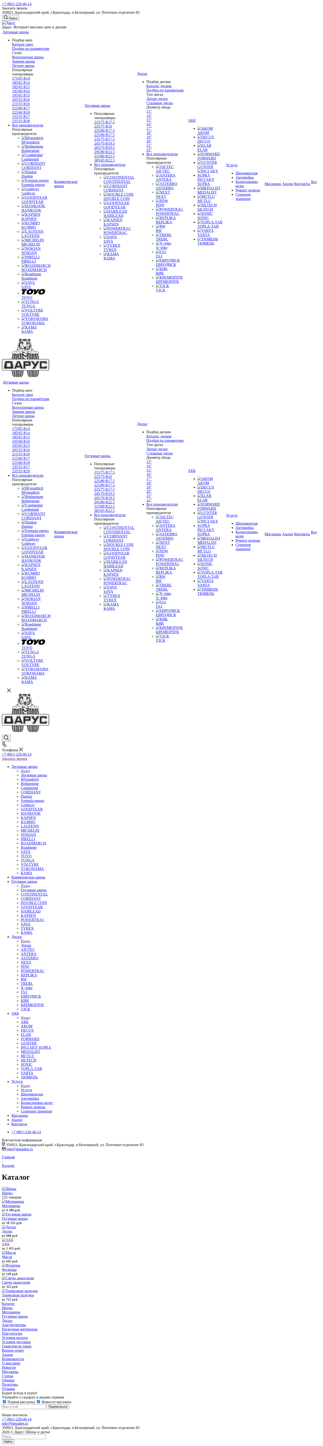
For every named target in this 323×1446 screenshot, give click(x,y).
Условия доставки (16, 1342)
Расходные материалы (20, 1329)
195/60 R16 (21, 91)
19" (149, 137)
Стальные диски (159, 103)
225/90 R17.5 (104, 135)
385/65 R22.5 (104, 160)
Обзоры (8, 1380)
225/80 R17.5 (104, 131)
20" (149, 141)
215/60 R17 (21, 108)
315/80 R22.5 (104, 156)
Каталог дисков (158, 86)
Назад (25, 771)
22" (149, 150)
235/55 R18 (21, 121)
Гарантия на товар (16, 1346)
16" (149, 124)
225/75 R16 (103, 126)
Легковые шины (34, 775)
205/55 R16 (21, 100)
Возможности (13, 1359)
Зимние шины (23, 61)
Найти (8, 1441)
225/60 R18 (21, 112)
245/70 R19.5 (104, 143)
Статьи (7, 1376)
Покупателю (12, 1333)
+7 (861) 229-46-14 (16, 4)
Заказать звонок (14, 759)
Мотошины (11, 1206)
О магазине (11, 1363)
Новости (9, 1367)
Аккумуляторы (14, 1325)
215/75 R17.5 (104, 122)
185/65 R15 (21, 87)
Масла (7, 1257)
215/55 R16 (21, 104)
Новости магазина (56, 1402)
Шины (7, 1193)
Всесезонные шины (28, 57)
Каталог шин (22, 44)
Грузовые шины (34, 890)
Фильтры (9, 1270)
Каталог (8, 1304)
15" (149, 120)
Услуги (26, 1090)
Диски (26, 945)
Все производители (28, 125)
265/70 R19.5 (104, 148)
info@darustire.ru (20, 1149)
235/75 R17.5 (104, 139)
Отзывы (8, 1389)
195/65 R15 (21, 95)
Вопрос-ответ (13, 1350)
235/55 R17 (21, 117)
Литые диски (157, 99)
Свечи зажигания (16, 1282)
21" (149, 145)
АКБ (24, 1022)
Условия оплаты (15, 1338)
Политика (10, 1384)
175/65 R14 (21, 78)
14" (149, 116)
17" (149, 128)
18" (149, 133)
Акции (7, 1355)
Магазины (10, 1372)
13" (149, 111)
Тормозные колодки (18, 1295)
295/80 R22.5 (104, 152)
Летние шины (23, 66)
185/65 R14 (21, 83)
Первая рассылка (21, 1402)
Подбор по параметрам (30, 49)
